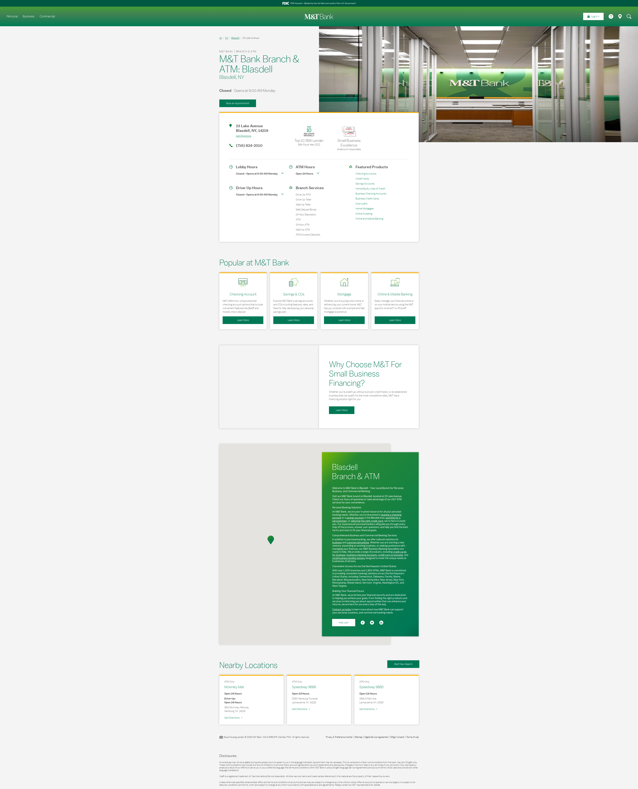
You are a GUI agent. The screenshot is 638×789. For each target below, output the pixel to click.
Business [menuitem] (29, 16)
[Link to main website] (319, 16)
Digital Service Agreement (377, 737)
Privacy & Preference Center (339, 737)
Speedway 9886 (304, 687)
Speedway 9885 (371, 687)
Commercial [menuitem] (47, 16)
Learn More (236, 319)
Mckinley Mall (234, 687)
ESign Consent (397, 737)
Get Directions (240, 136)
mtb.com (344, 622)
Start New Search (403, 664)
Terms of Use (412, 737)
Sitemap (359, 737)
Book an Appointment (237, 103)
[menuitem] (593, 16)
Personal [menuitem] (12, 16)
